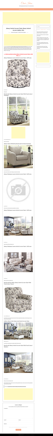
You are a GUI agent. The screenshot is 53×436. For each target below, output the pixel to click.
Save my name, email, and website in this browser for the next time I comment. (18, 427)
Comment (6, 408)
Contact (20, 9)
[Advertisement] (26, 18)
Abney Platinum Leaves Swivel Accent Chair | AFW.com (19, 46)
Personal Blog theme (31, 434)
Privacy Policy (26, 9)
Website (5, 423)
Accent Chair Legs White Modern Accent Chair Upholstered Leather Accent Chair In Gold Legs (42, 43)
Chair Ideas (26, 3)
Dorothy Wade (23, 32)
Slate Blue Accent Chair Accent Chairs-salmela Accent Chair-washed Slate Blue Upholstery (42, 47)
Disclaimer (32, 9)
